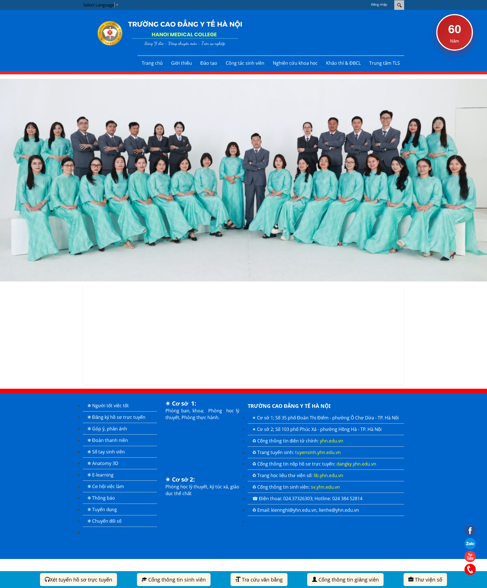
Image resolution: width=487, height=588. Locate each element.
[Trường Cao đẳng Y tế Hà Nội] (166, 32)
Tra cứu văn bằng (261, 579)
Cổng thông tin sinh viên (176, 579)
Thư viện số (427, 579)
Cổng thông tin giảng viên (348, 579)
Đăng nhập (379, 4)
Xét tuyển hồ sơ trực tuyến (81, 579)
